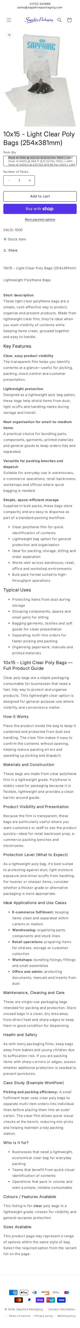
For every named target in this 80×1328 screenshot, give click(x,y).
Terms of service (19, 1315)
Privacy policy (44, 1315)
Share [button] (13, 250)
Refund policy (67, 1315)
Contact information (62, 1309)
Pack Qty (9, 152)
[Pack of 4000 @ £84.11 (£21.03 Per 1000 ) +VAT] (39, 161)
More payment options (40, 219)
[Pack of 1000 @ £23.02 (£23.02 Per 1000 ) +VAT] (39, 158)
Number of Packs (15, 171)
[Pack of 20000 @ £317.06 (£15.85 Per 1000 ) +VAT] (39, 165)
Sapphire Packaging (29, 1309)
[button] (9, 20)
